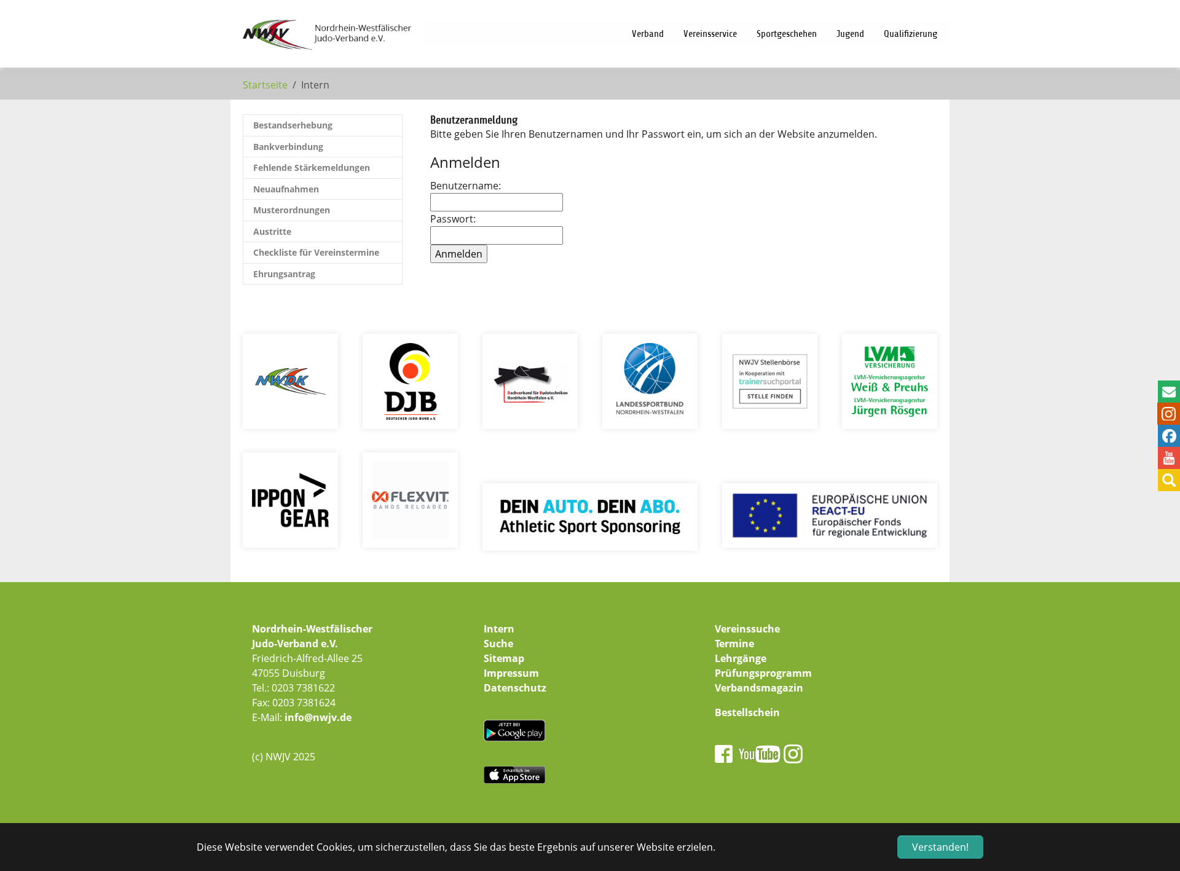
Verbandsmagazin (759, 688)
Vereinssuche (747, 629)
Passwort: (453, 219)
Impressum (511, 673)
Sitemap (504, 658)
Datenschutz (515, 688)
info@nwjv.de (318, 717)
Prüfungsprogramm (763, 673)
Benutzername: (465, 185)
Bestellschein (747, 712)
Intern (499, 629)
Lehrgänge (740, 658)
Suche (498, 643)
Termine (734, 643)
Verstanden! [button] (940, 847)
